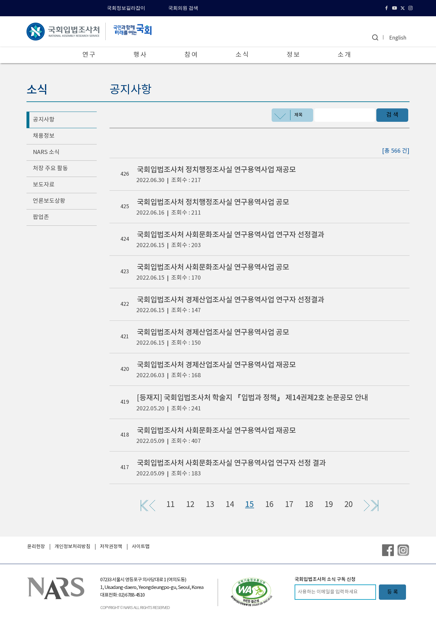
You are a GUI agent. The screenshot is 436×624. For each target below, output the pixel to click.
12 (190, 504)
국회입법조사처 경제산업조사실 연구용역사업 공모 (213, 332)
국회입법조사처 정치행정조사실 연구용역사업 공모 (213, 202)
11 (170, 504)
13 (210, 504)
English (397, 38)
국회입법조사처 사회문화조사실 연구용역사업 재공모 (216, 430)
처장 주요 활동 (50, 168)
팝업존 (41, 217)
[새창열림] (251, 592)
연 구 (88, 55)
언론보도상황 (49, 201)
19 (329, 504)
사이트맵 (141, 546)
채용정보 (44, 136)
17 (289, 504)
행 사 (139, 55)
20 (348, 504)
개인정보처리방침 (72, 546)
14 (230, 504)
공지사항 (44, 119)
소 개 (344, 55)
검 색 (392, 115)
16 (269, 504)
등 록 (392, 592)
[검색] (375, 37)
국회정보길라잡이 (126, 8)
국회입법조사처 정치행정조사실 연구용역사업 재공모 (216, 169)
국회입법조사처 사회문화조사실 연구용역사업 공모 (213, 267)
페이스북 (387, 8)
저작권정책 (111, 546)
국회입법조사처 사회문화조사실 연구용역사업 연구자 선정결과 (230, 235)
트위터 (403, 8)
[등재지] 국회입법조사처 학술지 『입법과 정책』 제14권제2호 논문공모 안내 (252, 397)
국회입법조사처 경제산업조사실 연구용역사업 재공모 (216, 365)
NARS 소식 (46, 152)
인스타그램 (411, 8)
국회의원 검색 (183, 8)
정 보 (293, 55)
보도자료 (44, 184)
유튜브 (395, 8)
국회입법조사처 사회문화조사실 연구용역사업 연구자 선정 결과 (231, 463)
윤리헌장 (36, 546)
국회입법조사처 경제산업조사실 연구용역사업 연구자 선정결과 (230, 300)
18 (309, 504)
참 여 (190, 55)
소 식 (242, 55)
